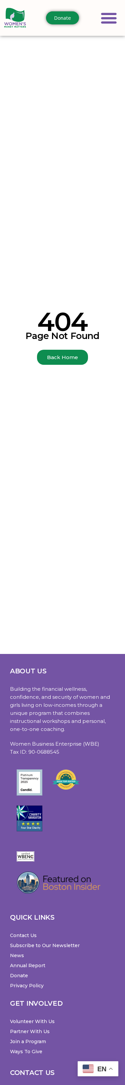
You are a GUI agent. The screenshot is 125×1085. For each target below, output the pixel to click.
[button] (109, 18)
